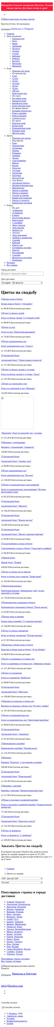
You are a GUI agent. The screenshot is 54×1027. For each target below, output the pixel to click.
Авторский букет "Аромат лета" (16, 461)
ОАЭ (16, 919)
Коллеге (16, 61)
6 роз (14, 76)
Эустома (16, 170)
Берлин (10, 909)
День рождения (19, 235)
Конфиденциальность (17, 1021)
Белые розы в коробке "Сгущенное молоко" (21, 621)
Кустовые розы (19, 98)
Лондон (10, 929)
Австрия (16, 914)
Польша (20, 912)
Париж (10, 936)
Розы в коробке (19, 113)
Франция (18, 936)
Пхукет (10, 941)
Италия (15, 946)
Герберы (16, 155)
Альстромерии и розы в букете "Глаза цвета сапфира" (26, 548)
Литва (19, 917)
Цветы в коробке (20, 190)
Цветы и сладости (20, 200)
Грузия (19, 954)
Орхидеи (16, 168)
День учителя (18, 225)
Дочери (15, 51)
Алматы (10, 902)
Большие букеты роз (21, 111)
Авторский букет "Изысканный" (16, 776)
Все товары (12, 265)
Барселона (11, 907)
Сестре (15, 53)
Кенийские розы (20, 103)
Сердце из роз (18, 118)
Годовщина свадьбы (21, 247)
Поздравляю (18, 252)
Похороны (17, 260)
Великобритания (23, 929)
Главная (10, 33)
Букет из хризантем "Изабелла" (16, 678)
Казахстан (20, 902)
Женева (10, 924)
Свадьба (16, 240)
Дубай (10, 919)
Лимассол (11, 927)
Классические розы (21, 106)
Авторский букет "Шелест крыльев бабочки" (22, 534)
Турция (19, 951)
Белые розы (17, 126)
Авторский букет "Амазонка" (15, 734)
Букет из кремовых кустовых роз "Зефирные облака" (26, 663)
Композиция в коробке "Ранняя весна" (19, 748)
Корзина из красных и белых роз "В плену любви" (25, 706)
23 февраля (17, 213)
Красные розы (19, 123)
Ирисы (15, 163)
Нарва (9, 934)
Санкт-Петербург (15, 949)
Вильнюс (11, 917)
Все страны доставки (11, 961)
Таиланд (18, 941)
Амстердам (12, 904)
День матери (18, 228)
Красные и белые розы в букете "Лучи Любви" (23, 649)
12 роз (15, 78)
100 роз (15, 91)
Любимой (16, 46)
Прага (9, 939)
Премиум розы (19, 101)
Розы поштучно (19, 93)
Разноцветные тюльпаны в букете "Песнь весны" (24, 607)
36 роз (15, 86)
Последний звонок (21, 218)
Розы (14, 143)
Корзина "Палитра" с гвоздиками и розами (21, 762)
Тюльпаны (17, 148)
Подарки (11, 262)
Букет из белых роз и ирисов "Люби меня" (21, 576)
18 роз (15, 81)
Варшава (11, 912)
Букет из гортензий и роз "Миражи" (18, 388)
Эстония (18, 934)
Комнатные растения (22, 203)
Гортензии (17, 173)
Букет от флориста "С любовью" (16, 835)
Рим (9, 946)
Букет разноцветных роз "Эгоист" (17, 346)
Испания (21, 907)
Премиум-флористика (22, 185)
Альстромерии (19, 160)
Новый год (17, 230)
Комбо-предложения (22, 198)
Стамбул (11, 951)
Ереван (10, 922)
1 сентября (17, 223)
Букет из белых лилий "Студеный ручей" (20, 318)
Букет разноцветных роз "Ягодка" (17, 475)
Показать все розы (20, 71)
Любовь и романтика (22, 238)
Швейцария (20, 924)
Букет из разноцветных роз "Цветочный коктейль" (25, 720)
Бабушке (16, 56)
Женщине (16, 66)
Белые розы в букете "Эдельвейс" (17, 304)
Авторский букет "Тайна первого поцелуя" (21, 360)
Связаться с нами (15, 1016)
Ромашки (16, 153)
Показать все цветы (21, 138)
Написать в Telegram (22, 28)
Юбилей (16, 243)
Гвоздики (16, 175)
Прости (15, 250)
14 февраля (17, 210)
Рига (9, 944)
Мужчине (16, 63)
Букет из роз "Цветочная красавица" (18, 332)
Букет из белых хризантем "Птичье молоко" (22, 635)
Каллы (15, 165)
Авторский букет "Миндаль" (14, 692)
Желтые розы (18, 133)
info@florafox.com (12, 985)
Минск (10, 932)
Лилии (15, 158)
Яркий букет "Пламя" (11, 562)
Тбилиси (11, 954)
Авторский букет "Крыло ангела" (17, 520)
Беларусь (18, 932)
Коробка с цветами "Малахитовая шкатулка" (22, 790)
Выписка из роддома (22, 257)
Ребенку (16, 58)
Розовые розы (18, 131)
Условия (10, 1018)
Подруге (16, 48)
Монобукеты (18, 188)
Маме (14, 43)
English (10, 1023)
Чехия (16, 939)
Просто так (17, 245)
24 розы (16, 83)
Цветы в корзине (20, 193)
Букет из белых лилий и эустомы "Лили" (20, 374)
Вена (9, 914)
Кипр (19, 927)
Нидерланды (24, 904)
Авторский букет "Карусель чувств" (18, 821)
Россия (27, 949)
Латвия (15, 944)
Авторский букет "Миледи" (14, 506)
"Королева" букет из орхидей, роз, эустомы (21, 433)
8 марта (15, 215)
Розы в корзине (19, 116)
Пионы (15, 150)
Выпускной (17, 220)
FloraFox (13, 1013)
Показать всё (18, 38)
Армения (19, 922)
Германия (19, 909)
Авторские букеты (21, 183)
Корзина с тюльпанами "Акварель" (17, 447)
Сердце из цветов (20, 195)
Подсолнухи (18, 178)
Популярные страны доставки (15, 959)
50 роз (15, 88)
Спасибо (16, 255)
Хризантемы (18, 145)
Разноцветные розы (21, 128)
